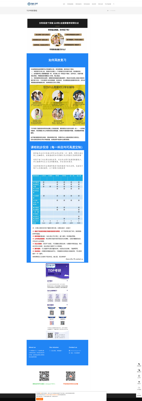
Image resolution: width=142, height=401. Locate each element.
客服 (41, 393)
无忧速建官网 (47, 394)
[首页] (107, 10)
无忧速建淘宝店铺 (54, 394)
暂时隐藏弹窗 (39, 399)
